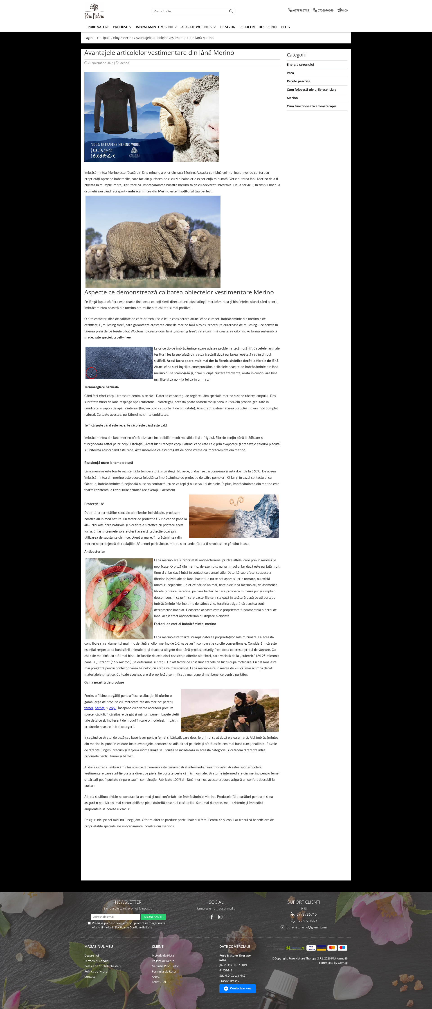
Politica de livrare (95, 971)
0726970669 (306, 921)
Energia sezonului (300, 64)
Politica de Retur (163, 961)
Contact (89, 977)
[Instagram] (220, 917)
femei (88, 708)
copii (112, 708)
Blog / (117, 38)
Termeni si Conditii (96, 961)
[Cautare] (231, 11)
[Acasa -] (112, 11)
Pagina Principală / (98, 38)
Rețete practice (298, 81)
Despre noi (91, 955)
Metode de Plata (163, 955)
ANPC (156, 977)
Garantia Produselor (165, 966)
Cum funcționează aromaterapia (312, 106)
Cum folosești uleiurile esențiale (311, 89)
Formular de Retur (164, 971)
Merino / (128, 38)
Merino (124, 63)
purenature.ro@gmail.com (306, 927)
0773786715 (306, 914)
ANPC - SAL (159, 982)
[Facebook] (212, 917)
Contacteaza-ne (240, 988)
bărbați (100, 708)
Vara (290, 73)
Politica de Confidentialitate (133, 927)
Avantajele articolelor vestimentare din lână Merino (175, 38)
